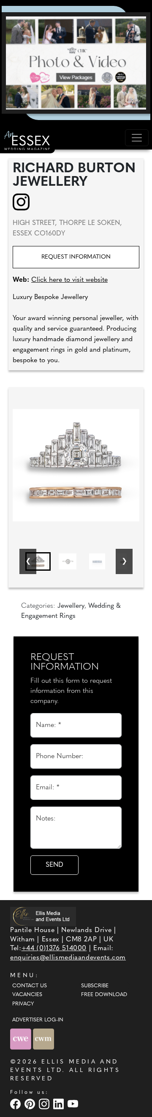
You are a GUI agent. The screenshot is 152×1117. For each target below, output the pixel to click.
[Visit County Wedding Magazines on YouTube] (74, 1104)
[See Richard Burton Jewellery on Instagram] (24, 201)
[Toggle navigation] (137, 137)
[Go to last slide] (27, 561)
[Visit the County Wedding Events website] (21, 1039)
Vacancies (27, 994)
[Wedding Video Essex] (76, 62)
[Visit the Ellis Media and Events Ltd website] (43, 916)
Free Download (104, 994)
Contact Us (29, 986)
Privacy (23, 1004)
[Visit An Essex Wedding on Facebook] (16, 1104)
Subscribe (95, 986)
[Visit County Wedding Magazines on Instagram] (45, 1104)
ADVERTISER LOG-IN (37, 1020)
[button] (38, 561)
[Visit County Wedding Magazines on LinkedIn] (59, 1104)
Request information (76, 257)
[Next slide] (124, 561)
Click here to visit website (69, 280)
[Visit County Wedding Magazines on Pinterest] (30, 1104)
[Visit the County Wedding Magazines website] (43, 1039)
